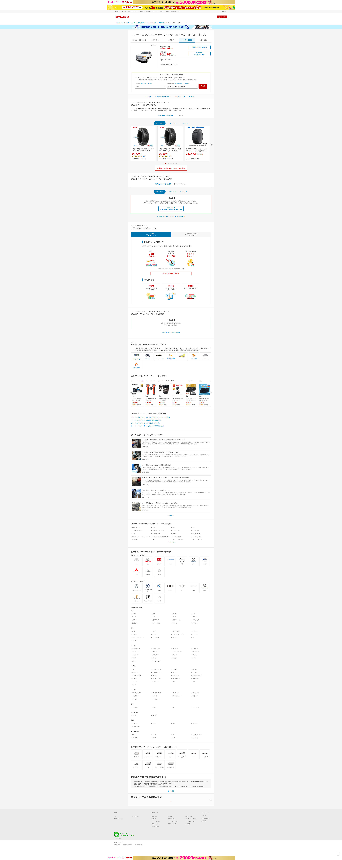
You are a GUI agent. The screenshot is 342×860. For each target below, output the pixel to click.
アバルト (134, 699)
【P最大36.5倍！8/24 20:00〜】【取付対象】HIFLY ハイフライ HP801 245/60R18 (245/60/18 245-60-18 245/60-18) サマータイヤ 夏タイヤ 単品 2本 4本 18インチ (143, 150)
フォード (154, 651)
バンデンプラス (156, 678)
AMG (133, 631)
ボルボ (154, 715)
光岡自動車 (155, 620)
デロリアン (155, 655)
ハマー (134, 661)
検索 (204, 86)
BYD (133, 734)
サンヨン (195, 723)
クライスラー (156, 648)
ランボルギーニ (177, 696)
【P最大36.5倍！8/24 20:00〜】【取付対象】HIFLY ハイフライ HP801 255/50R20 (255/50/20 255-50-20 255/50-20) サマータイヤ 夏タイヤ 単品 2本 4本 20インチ (170, 150)
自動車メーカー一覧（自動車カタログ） (135, 22)
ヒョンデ (134, 723)
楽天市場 (224, 11)
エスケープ (196, 530)
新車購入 (170, 816)
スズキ (194, 617)
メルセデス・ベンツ (138, 637)
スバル (174, 617)
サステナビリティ (139, 844)
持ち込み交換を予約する (171, 273)
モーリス (134, 681)
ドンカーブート (197, 734)
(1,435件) (139, 404)
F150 (153, 527)
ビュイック (135, 651)
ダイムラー (196, 669)
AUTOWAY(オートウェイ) (140, 158)
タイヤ (149, 96)
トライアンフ (156, 681)
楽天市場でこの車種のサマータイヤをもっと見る (171, 168)
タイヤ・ (187, 40)
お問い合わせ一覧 (127, 844)
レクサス (175, 623)
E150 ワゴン (135, 527)
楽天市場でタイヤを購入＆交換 (192, 234)
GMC (194, 658)
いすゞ (154, 617)
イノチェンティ (156, 699)
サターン (175, 648)
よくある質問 (135, 816)
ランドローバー (156, 672)
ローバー (195, 672)
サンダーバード (197, 533)
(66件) (152, 404)
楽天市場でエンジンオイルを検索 (171, 332)
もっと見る (170, 515)
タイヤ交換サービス (189, 821)
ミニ (194, 637)
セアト (154, 737)
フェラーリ (196, 693)
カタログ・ (139, 40)
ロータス (175, 672)
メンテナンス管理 (156, 821)
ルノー (174, 707)
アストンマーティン (158, 669)
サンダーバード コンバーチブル (141, 536)
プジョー (154, 707)
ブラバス (175, 637)
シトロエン (135, 707)
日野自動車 (196, 620)
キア (174, 723)
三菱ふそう (135, 623)
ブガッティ (196, 707)
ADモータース (136, 726)
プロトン (154, 734)
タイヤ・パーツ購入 (173, 821)
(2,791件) (206, 404)
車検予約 (154, 818)
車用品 (193, 96)
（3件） (170, 156)
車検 (171, 40)
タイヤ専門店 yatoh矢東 (193, 159)
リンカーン (135, 655)
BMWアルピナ (177, 631)
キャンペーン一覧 (118, 818)
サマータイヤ (159, 123)
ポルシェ (195, 634)
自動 (203, 40)
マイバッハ (155, 637)
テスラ (134, 658)
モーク (134, 685)
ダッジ (174, 658)
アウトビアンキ (156, 693)
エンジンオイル (180, 96)
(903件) (178, 404)
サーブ (134, 715)
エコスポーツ (176, 530)
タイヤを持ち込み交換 (152, 234)
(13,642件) (193, 404)
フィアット (176, 693)
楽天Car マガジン (156, 824)
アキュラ (195, 623)
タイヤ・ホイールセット (164, 96)
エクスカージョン (137, 530)
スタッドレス (172, 123)
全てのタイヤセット (180, 184)
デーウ (154, 723)
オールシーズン (183, 123)
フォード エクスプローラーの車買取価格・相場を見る (146, 420)
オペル (154, 634)
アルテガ (134, 640)
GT (173, 527)
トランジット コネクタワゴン (160, 536)
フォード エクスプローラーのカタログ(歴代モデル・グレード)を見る (150, 417)
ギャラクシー (156, 533)
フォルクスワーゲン (178, 634)
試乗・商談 (154, 816)
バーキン (134, 737)
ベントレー (135, 672)
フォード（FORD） (152, 22)
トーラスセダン (177, 536)
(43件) (165, 404)
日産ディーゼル (177, 620)
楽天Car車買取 (188, 816)
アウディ (134, 634)
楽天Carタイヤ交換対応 (165, 115)
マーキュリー (196, 651)
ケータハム (176, 675)
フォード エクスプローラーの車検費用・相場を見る (145, 423)
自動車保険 (187, 824)
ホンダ (174, 613)
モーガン (134, 678)
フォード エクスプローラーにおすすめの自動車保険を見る (147, 426)
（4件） (144, 156)
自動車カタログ (172, 824)
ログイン (223, 17)
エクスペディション (158, 530)
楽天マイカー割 (155, 826)
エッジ (134, 533)
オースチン (196, 678)
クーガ (174, 533)
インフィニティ (156, 661)
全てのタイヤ (180, 115)
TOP (115, 816)
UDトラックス (156, 623)
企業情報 (203, 815)
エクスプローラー (163, 22)
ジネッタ (154, 675)
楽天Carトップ (120, 22)
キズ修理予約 (171, 818)
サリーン (175, 655)
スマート (195, 631)
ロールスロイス (136, 675)
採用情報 (203, 821)
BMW (154, 631)
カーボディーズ (197, 675)
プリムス (195, 655)
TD (173, 734)
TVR (133, 669)
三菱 (194, 613)
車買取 (154, 40)
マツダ (134, 617)
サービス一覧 (117, 844)
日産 (153, 613)
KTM (174, 737)
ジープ (154, 658)
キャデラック (136, 648)
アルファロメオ (136, 693)
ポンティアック (177, 651)
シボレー (195, 648)
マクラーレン (176, 678)
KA (193, 527)
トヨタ (134, 613)
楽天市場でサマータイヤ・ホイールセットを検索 (171, 216)
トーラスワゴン (197, 536)
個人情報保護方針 (205, 818)
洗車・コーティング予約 (190, 818)
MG (174, 681)
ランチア (154, 696)
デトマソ (195, 696)
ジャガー (175, 669)
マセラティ (135, 696)
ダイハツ (134, 620)
